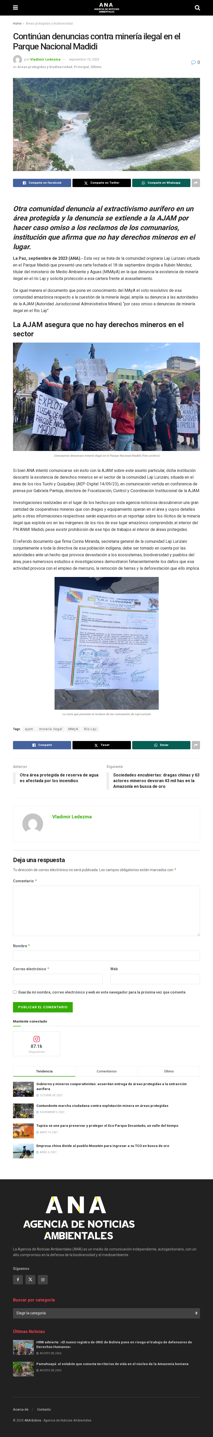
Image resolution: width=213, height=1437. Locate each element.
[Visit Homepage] (106, 8)
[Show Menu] (15, 8)
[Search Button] (197, 8)
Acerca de (20, 1409)
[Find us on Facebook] (18, 1279)
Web (114, 969)
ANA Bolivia (32, 1420)
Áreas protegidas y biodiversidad (49, 23)
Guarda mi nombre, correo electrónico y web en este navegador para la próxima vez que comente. (102, 992)
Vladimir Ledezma (45, 59)
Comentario (25, 880)
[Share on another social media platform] (196, 183)
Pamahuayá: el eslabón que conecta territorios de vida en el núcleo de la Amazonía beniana (112, 1364)
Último (96, 67)
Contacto (44, 1409)
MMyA (73, 729)
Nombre (21, 945)
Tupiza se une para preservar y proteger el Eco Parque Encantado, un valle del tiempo (107, 1126)
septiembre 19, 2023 (84, 59)
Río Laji (90, 729)
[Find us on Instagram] (43, 1279)
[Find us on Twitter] (30, 1279)
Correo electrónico (31, 968)
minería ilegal (50, 729)
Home (17, 23)
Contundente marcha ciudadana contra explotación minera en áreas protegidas (102, 1106)
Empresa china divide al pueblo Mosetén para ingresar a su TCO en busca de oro (102, 1146)
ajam (29, 729)
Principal (81, 67)
